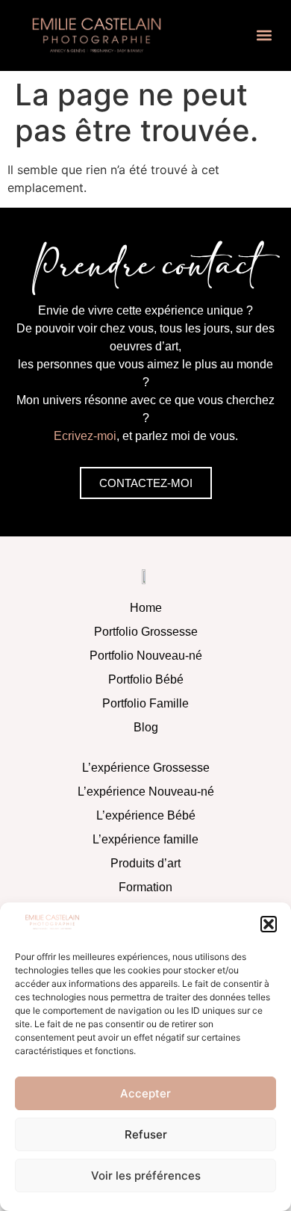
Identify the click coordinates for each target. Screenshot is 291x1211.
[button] (268, 924)
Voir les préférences (146, 1175)
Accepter (145, 1093)
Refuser (146, 1134)
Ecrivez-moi (85, 436)
